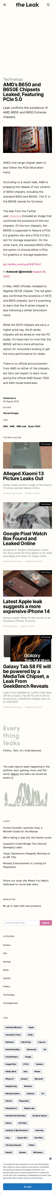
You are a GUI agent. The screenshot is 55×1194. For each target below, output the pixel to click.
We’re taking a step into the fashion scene (27, 837)
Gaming (7, 961)
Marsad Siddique (10, 626)
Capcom (41, 1042)
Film (5, 953)
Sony (8, 1138)
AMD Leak (21, 426)
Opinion (7, 978)
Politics (6, 986)
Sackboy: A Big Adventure (17, 1130)
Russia (8, 1123)
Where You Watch (38, 880)
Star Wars (39, 1138)
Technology (13, 79)
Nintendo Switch (13, 1093)
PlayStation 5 (11, 1108)
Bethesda (10, 1042)
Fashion (7, 945)
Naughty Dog (11, 1086)
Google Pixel (11, 1064)
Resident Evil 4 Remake (15, 1115)
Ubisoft (9, 1152)
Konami (24, 1079)
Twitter (32, 1145)
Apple (31, 1027)
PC (43, 1093)
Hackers (39, 1064)
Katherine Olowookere (12, 493)
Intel (25, 1071)
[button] (50, 1158)
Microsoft (39, 1079)
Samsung (39, 1130)
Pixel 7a (9, 1101)
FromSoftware (12, 1057)
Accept (27, 1186)
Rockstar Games (40, 1115)
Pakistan (30, 1093)
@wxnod (15, 216)
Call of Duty (26, 1042)
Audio (30, 1035)
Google (28, 1057)
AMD (12, 426)
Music (6, 970)
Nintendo (28, 1086)
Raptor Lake (29, 1108)
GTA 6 (26, 1064)
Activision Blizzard (13, 1027)
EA (45, 1049)
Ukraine (22, 1152)
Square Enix (22, 1138)
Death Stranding (13, 1049)
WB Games (38, 1152)
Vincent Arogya (10, 413)
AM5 (5, 426)
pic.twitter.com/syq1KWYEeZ (22, 264)
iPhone (37, 1071)
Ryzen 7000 (34, 426)
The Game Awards (13, 1145)
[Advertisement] (27, 42)
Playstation (24, 1101)
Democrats (31, 1049)
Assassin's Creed (13, 1035)
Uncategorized (10, 1003)
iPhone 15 (10, 1079)
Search (45, 923)
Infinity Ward (11, 1071)
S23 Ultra (22, 1123)
